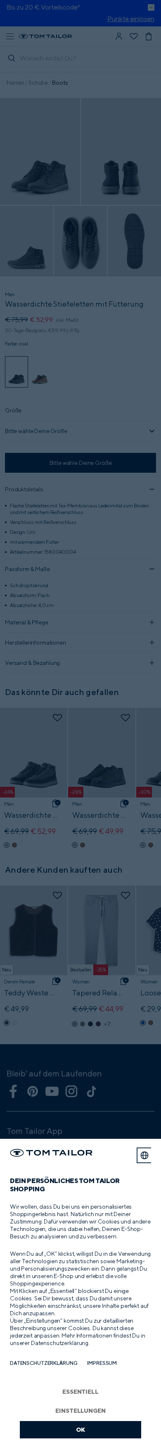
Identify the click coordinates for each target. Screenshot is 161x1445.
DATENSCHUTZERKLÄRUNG (43, 1363)
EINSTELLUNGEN (80, 1410)
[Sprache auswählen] (144, 1155)
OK (80, 1429)
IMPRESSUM (102, 1363)
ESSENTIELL (80, 1391)
